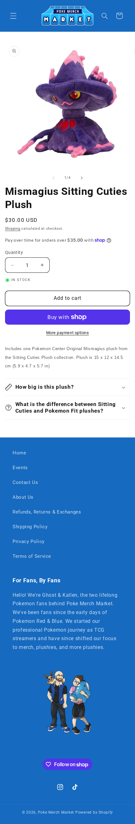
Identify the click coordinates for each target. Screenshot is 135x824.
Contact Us (25, 482)
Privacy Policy (29, 541)
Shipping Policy (30, 527)
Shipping (12, 229)
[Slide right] (82, 178)
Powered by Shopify (94, 812)
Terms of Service (32, 556)
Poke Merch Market (56, 812)
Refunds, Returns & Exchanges (47, 512)
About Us (23, 497)
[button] (13, 15)
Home (19, 453)
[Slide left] (53, 178)
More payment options (67, 332)
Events (20, 467)
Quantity (14, 252)
